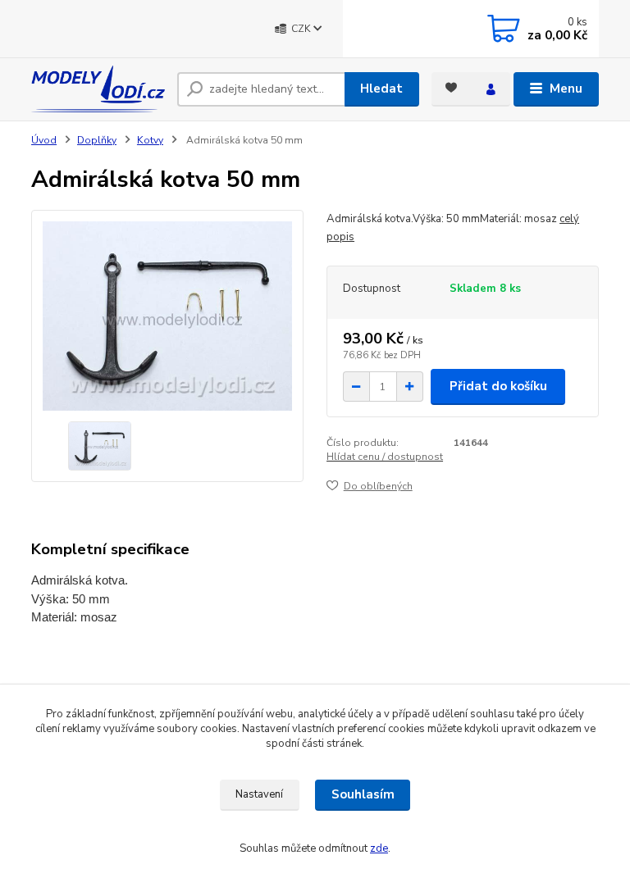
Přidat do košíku (498, 386)
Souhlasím (363, 794)
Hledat (381, 88)
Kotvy (150, 140)
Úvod (44, 140)
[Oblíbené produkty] (451, 87)
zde (379, 848)
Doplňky (96, 140)
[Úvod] (98, 89)
